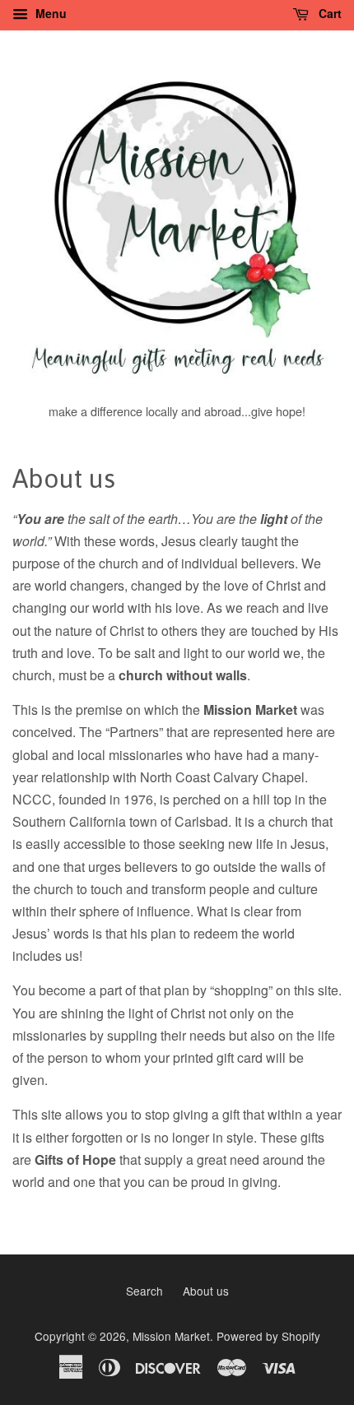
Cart (328, 13)
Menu (49, 13)
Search (144, 1290)
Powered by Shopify (268, 1336)
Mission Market (171, 1336)
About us (206, 1290)
